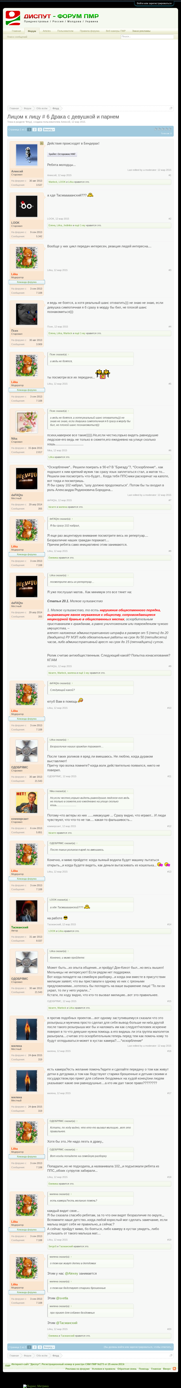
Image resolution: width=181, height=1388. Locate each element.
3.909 (39, 344)
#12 (169, 826)
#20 (169, 1329)
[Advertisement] (90, 74)
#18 (169, 1177)
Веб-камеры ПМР (116, 31)
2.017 (39, 452)
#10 (169, 708)
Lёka (71, 182)
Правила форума (89, 31)
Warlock (53, 182)
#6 (170, 450)
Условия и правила (103, 1368)
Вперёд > (49, 129)
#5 (170, 383)
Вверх (167, 1368)
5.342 (39, 236)
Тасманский (54, 924)
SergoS (53, 1246)
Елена (52, 225)
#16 (169, 1051)
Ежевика (53, 557)
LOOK (62, 182)
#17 (169, 1093)
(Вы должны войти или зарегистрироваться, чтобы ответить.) (138, 1347)
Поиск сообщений (17, 37)
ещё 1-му (80, 225)
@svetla (62, 1298)
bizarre (52, 507)
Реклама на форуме (78, 1368)
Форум (32, 31)
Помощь (144, 1368)
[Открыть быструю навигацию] (171, 108)
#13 (169, 871)
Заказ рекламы (141, 31)
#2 (170, 218)
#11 (169, 776)
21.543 (38, 781)
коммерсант (54, 826)
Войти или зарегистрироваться (154, 3)
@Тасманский (66, 1323)
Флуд (29, 121)
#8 (170, 551)
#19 (169, 1239)
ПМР (7, 1365)
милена (63, 507)
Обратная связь (127, 1368)
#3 (170, 270)
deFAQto (52, 500)
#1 (170, 175)
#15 (169, 1001)
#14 (169, 924)
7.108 (39, 293)
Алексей (65, 121)
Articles (47, 31)
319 (40, 1059)
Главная (16, 31)
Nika (49, 450)
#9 (170, 666)
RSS (174, 1368)
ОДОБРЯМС (54, 776)
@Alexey (71, 1273)
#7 (170, 500)
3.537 (39, 185)
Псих (50, 326)
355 (40, 508)
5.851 (39, 832)
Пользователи (65, 31)
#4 (170, 326)
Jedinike (67, 225)
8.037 (39, 940)
